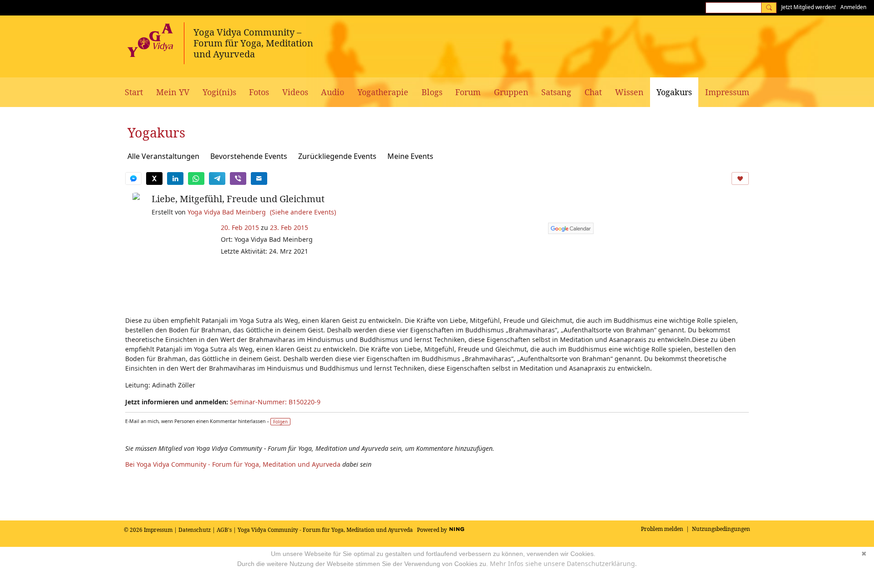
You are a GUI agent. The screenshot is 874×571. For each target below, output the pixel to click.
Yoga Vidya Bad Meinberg (227, 212)
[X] (154, 178)
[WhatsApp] (196, 178)
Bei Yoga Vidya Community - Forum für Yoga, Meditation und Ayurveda (232, 464)
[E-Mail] (259, 178)
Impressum (158, 530)
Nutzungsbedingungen (721, 529)
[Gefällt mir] (740, 178)
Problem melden (662, 529)
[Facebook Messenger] (133, 178)
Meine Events (410, 156)
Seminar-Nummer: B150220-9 (275, 402)
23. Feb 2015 (289, 227)
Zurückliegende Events (337, 156)
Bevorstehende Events (248, 156)
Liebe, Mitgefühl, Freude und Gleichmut (238, 199)
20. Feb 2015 (240, 227)
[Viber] (238, 178)
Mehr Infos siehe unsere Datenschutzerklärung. (563, 563)
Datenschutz (194, 530)
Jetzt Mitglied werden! (808, 7)
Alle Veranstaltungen (163, 156)
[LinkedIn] (175, 178)
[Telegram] (217, 178)
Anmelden (853, 7)
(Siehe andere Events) (303, 212)
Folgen (280, 421)
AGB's (224, 530)
